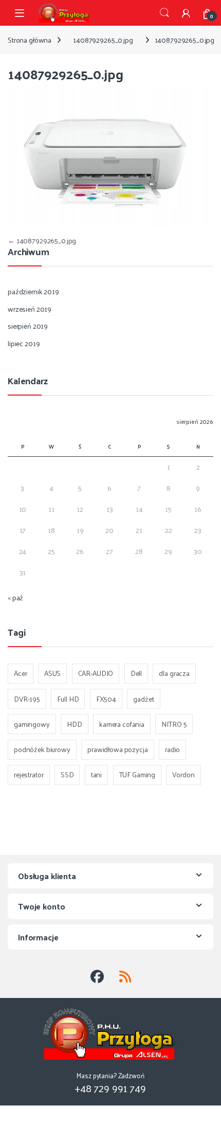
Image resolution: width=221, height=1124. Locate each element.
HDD (74, 724)
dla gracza (174, 673)
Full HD (68, 698)
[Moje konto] (186, 13)
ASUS (52, 673)
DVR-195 (27, 698)
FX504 (106, 698)
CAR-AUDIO (96, 673)
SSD (67, 774)
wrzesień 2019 (29, 308)
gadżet (143, 698)
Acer (20, 673)
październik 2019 (33, 291)
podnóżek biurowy (42, 749)
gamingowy (32, 724)
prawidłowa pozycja (117, 749)
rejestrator (28, 774)
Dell (136, 673)
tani (96, 774)
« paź (15, 597)
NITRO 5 (174, 724)
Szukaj (164, 13)
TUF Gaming (137, 774)
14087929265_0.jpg (103, 39)
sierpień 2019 (28, 325)
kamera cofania (121, 724)
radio (172, 749)
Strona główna (29, 39)
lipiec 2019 (24, 343)
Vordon (183, 774)
